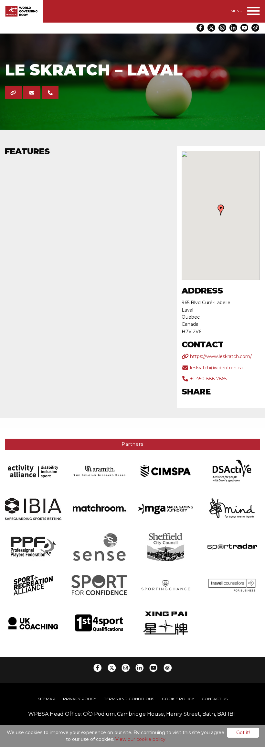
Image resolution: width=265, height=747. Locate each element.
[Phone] (50, 92)
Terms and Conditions (129, 698)
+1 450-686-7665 (208, 379)
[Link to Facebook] (200, 28)
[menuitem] (46, 699)
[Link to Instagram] (222, 28)
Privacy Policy (79, 698)
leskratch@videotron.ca (216, 368)
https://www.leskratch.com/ (220, 356)
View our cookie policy (140, 739)
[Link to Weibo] (255, 28)
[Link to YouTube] (244, 28)
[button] (221, 210)
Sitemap (46, 698)
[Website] (13, 92)
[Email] (31, 92)
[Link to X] (211, 28)
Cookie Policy (178, 698)
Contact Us (215, 698)
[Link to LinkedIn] (233, 28)
